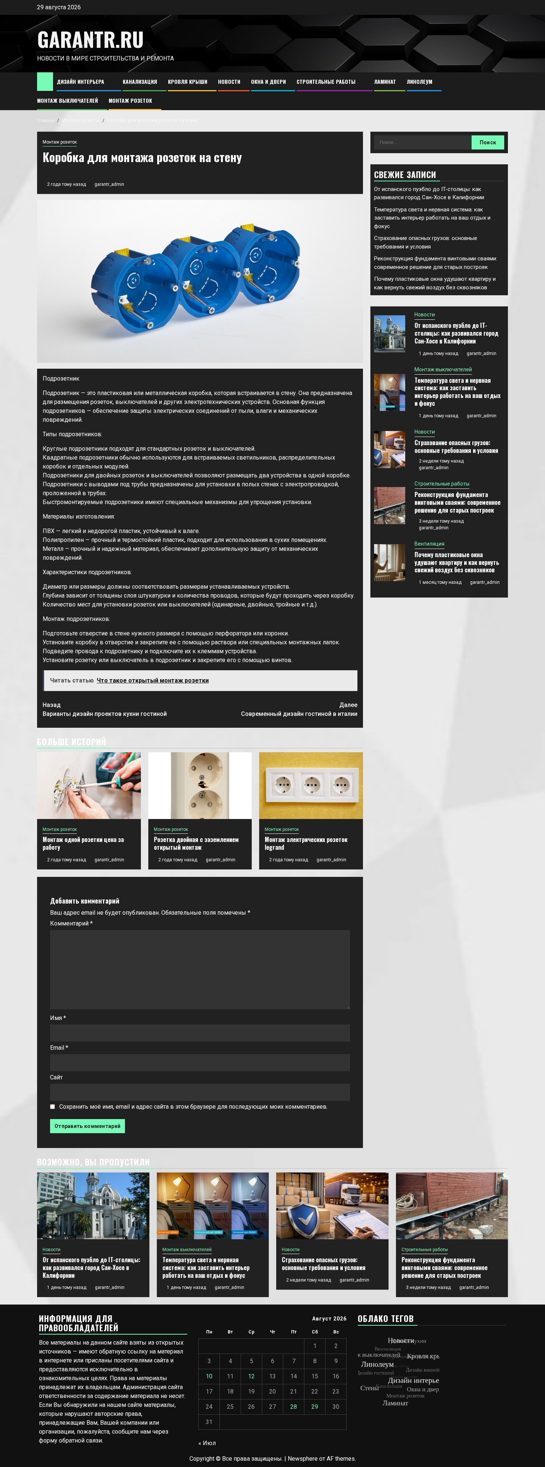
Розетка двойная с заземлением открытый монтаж (196, 843)
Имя (58, 1018)
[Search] (502, 91)
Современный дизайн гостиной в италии (299, 709)
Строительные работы (326, 81)
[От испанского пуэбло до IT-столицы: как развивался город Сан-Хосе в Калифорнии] (389, 333)
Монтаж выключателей (67, 100)
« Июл (207, 1443)
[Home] (45, 81)
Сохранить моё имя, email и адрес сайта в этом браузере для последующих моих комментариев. (193, 1106)
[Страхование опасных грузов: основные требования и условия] (389, 449)
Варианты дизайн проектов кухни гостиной (105, 709)
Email (59, 1047)
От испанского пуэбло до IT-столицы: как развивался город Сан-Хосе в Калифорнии (456, 333)
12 (251, 1376)
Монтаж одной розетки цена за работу (83, 843)
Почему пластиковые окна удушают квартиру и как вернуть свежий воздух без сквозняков (456, 562)
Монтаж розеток (130, 100)
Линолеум (419, 81)
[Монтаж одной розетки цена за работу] (89, 785)
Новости (229, 81)
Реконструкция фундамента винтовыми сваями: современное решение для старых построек (457, 502)
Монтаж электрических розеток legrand (306, 843)
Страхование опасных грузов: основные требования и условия (456, 446)
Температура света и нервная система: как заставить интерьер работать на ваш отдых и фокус (432, 218)
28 (293, 1406)
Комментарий (71, 923)
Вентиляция (429, 544)
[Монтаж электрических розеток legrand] (311, 785)
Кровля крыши (187, 81)
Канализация (140, 81)
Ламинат (385, 81)
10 (209, 1376)
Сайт (56, 1077)
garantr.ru (90, 39)
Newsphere (303, 1458)
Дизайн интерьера (80, 81)
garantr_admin (109, 184)
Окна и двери (268, 81)
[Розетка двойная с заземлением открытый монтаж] (200, 785)
